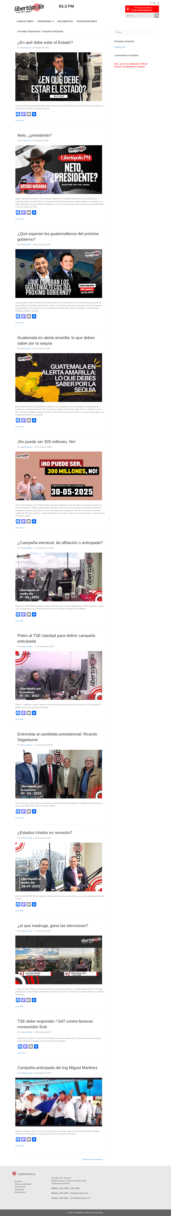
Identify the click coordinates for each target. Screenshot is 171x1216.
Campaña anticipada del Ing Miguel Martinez (57, 1067)
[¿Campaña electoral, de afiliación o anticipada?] (58, 577)
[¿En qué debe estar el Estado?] (58, 76)
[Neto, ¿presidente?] (58, 169)
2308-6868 (63, 1193)
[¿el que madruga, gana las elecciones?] (58, 960)
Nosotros (18, 1181)
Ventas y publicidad (23, 1184)
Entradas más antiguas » (92, 1159)
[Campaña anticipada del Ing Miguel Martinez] (58, 1102)
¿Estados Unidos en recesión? (44, 832)
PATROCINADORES (87, 21)
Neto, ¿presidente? (34, 135)
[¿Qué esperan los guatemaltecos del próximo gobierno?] (58, 273)
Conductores (20, 1187)
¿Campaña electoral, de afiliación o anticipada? (60, 542)
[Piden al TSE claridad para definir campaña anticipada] (58, 675)
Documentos (20, 1192)
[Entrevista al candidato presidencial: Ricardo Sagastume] (58, 774)
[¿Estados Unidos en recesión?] (58, 867)
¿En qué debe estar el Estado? (45, 42)
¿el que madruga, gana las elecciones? (52, 925)
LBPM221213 (120, 47)
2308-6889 (74, 1188)
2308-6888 (63, 1188)
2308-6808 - (64, 1198)
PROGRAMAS (45, 21)
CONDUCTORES (25, 21)
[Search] (156, 15)
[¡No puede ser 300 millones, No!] (58, 476)
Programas (19, 1189)
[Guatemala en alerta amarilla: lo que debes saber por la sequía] (58, 377)
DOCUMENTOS (65, 21)
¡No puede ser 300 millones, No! (46, 441)
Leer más (19, 120)
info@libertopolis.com (79, 1193)
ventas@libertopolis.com (80, 1198)
